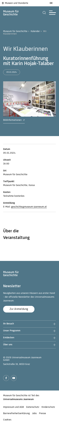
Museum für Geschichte (15, 31)
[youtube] (14, 378)
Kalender (35, 31)
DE (51, 3)
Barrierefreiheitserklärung (16, 413)
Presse (42, 413)
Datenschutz (32, 407)
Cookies (7, 420)
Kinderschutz (48, 407)
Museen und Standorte (16, 3)
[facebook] (6, 378)
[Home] (11, 13)
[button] (44, 12)
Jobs (34, 413)
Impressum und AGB (13, 407)
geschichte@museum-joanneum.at (29, 207)
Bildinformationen (12, 120)
